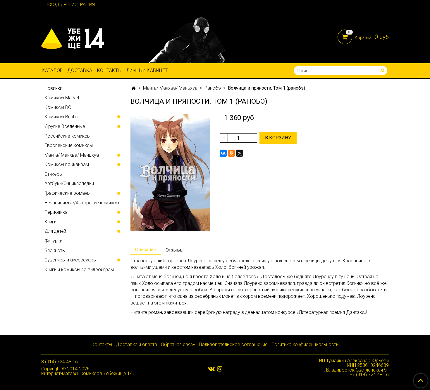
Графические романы (67, 193)
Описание (145, 249)
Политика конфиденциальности (304, 344)
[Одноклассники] (231, 153)
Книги (50, 222)
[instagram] (219, 368)
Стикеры (53, 174)
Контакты (109, 70)
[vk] (211, 368)
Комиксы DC (57, 107)
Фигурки (53, 241)
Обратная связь (178, 344)
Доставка (79, 70)
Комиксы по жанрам (66, 164)
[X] (239, 153)
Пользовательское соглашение (233, 344)
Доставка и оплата (136, 344)
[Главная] (134, 88)
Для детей (55, 231)
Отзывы (175, 250)
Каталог (52, 70)
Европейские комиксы (68, 145)
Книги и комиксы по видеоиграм (79, 269)
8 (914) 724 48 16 (59, 362)
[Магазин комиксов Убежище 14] (72, 37)
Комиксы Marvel (61, 97)
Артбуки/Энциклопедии (69, 183)
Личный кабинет (147, 70)
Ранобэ (212, 88)
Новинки (53, 88)
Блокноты (55, 250)
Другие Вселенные (64, 126)
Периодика (56, 212)
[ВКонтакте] (223, 153)
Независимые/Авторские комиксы (81, 203)
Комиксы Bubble (61, 116)
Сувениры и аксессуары (70, 260)
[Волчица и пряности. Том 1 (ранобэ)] (170, 172)
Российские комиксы (67, 136)
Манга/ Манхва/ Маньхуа (170, 88)
